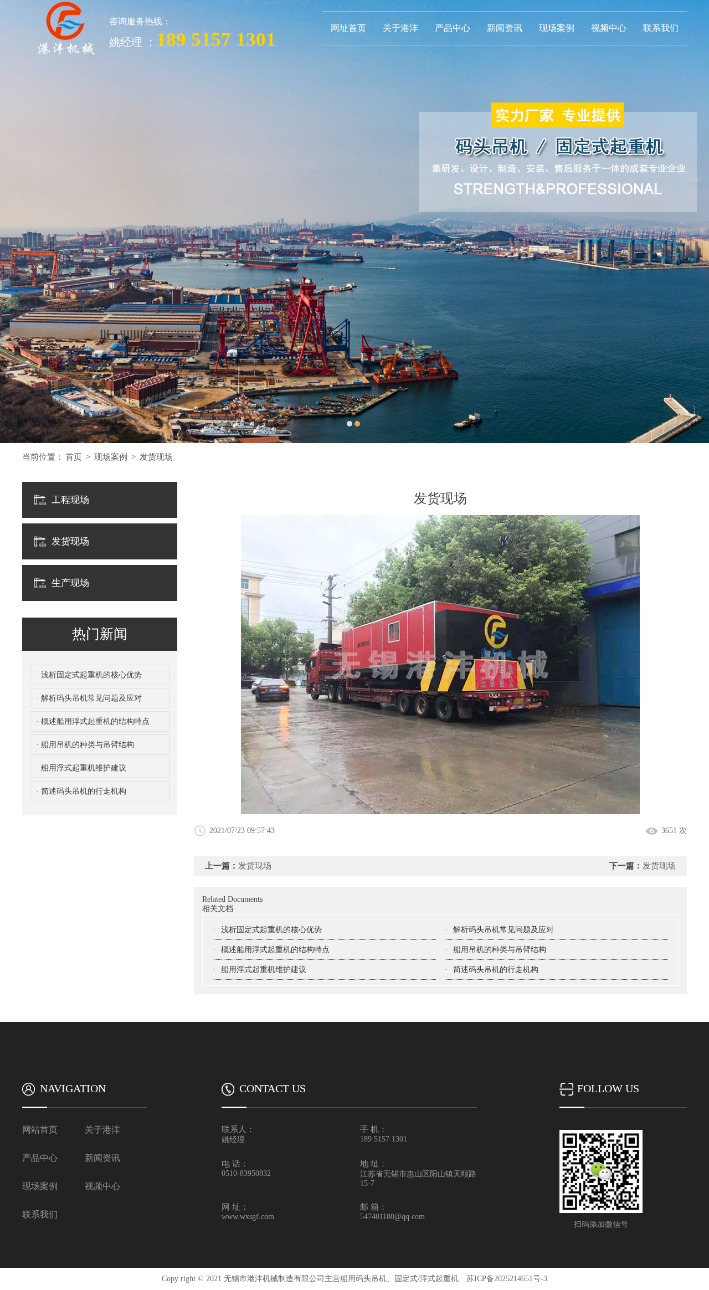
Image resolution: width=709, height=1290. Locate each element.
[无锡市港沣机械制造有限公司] (354, 221)
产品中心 (452, 28)
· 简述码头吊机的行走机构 (81, 791)
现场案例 (556, 28)
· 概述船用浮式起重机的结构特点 (93, 721)
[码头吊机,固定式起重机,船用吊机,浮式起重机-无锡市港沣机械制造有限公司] (65, 4)
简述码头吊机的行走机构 (495, 969)
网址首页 (348, 28)
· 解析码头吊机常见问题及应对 (89, 698)
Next (689, 221)
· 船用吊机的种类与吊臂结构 (85, 745)
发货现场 (156, 457)
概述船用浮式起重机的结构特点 (275, 949)
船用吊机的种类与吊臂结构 (499, 949)
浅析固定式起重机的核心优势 (271, 930)
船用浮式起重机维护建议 (263, 969)
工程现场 (70, 500)
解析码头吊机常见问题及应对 (503, 930)
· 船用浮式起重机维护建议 (81, 768)
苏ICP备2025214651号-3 (506, 1278)
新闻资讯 (504, 28)
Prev (19, 221)
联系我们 (661, 28)
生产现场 (70, 583)
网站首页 (40, 1129)
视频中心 (608, 28)
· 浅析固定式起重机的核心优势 (89, 675)
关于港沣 (400, 28)
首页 (73, 457)
